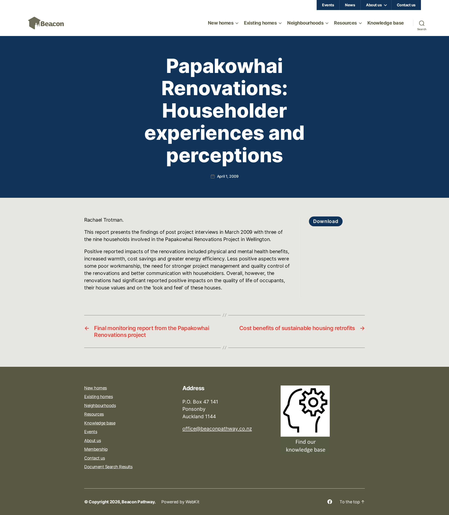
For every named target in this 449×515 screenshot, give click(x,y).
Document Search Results (108, 466)
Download (325, 221)
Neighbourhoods (305, 22)
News (350, 5)
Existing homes (260, 22)
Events (328, 5)
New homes (221, 22)
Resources (345, 22)
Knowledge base (385, 22)
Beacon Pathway (138, 501)
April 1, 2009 (228, 176)
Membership (96, 449)
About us (374, 5)
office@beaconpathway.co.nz (217, 429)
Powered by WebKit (180, 501)
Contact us (406, 5)
